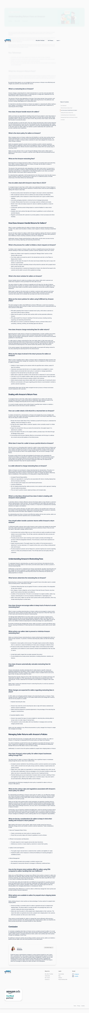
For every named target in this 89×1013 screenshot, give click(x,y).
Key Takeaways (63, 105)
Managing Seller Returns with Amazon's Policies (69, 117)
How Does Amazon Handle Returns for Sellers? (69, 110)
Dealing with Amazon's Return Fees (67, 112)
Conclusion (63, 119)
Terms (75, 1005)
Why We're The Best (40, 40)
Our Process (50, 40)
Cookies (83, 1005)
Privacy (78, 1005)
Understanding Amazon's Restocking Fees (68, 114)
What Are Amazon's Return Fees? (66, 107)
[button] (58, 40)
